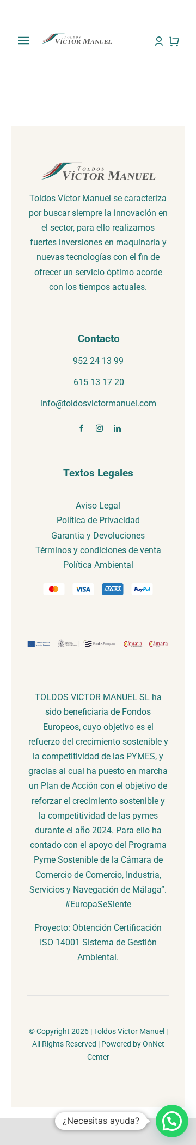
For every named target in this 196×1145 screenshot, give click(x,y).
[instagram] (99, 428)
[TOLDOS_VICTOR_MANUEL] (76, 37)
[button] (172, 1121)
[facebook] (81, 428)
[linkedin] (117, 428)
